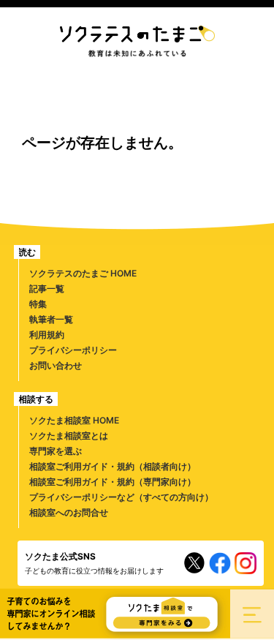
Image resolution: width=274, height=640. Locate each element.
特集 (38, 303)
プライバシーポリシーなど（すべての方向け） (121, 497)
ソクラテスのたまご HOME (83, 273)
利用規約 (46, 334)
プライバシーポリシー (73, 350)
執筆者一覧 (51, 319)
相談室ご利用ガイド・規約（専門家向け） (112, 481)
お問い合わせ (55, 365)
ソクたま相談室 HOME (74, 420)
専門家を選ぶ (55, 450)
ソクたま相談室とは (68, 435)
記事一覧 (46, 288)
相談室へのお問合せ (68, 512)
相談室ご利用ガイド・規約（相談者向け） (112, 466)
